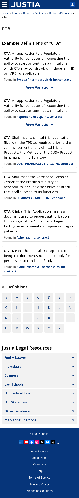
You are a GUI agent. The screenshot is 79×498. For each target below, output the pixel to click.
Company (39, 464)
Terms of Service (39, 477)
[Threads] (42, 442)
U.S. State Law (15, 402)
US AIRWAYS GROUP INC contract (41, 198)
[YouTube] (26, 442)
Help (39, 471)
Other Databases (17, 411)
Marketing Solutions (20, 420)
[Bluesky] (47, 442)
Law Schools (14, 384)
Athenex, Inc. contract (33, 237)
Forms (16, 13)
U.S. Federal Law (17, 393)
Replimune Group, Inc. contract (39, 117)
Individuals (12, 366)
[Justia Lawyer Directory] (58, 442)
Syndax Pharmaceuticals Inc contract (44, 79)
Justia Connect (39, 451)
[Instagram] (37, 442)
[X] (53, 442)
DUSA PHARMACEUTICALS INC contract (45, 164)
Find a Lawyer (15, 357)
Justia (5, 13)
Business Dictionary (60, 13)
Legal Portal (39, 457)
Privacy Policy (39, 484)
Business (11, 375)
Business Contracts (34, 13)
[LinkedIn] (21, 442)
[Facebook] (31, 442)
